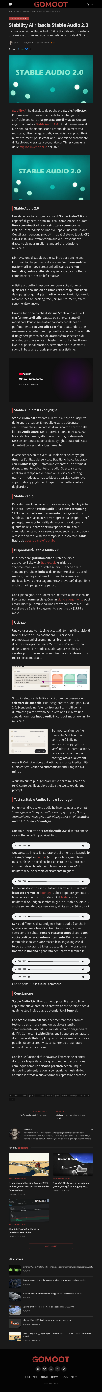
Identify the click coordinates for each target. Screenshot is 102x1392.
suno (11, 1099)
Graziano (17, 43)
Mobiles (44, 1377)
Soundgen (46, 892)
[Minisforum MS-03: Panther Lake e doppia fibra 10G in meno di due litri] (15, 1296)
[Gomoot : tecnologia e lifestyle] (51, 4)
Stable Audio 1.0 (47, 124)
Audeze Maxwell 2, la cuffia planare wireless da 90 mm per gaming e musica (54, 1280)
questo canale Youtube (40, 540)
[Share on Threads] (30, 49)
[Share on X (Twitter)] (18, 49)
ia (36, 1096)
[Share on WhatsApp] (22, 49)
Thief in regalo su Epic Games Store (33, 1115)
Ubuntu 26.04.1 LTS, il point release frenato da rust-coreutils (48, 1320)
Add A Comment (51, 1246)
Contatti (54, 1377)
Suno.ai (41, 857)
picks (57, 1096)
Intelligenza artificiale (18, 18)
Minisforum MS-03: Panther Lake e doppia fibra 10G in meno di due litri (52, 1293)
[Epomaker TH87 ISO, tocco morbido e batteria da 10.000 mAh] (15, 1310)
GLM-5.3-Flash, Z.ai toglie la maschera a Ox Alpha (24, 1230)
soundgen (73, 1096)
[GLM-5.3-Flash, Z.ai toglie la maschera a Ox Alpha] (29, 1210)
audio (16, 1096)
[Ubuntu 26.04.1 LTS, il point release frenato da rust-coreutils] (15, 1323)
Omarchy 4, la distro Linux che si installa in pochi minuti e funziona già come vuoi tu (58, 1267)
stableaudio (84, 1096)
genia (31, 1096)
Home (27, 1377)
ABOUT (74, 1377)
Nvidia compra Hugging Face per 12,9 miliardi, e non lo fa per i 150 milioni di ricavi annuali (29, 1186)
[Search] (87, 4)
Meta (64, 897)
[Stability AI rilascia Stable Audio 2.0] (51, 103)
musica (49, 1096)
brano (24, 1096)
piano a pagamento (70, 599)
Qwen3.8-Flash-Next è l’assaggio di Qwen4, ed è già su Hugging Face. (71, 1184)
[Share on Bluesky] (26, 49)
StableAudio (48, 562)
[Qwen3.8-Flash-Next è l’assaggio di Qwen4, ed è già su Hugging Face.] (73, 1164)
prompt (64, 1096)
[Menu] (10, 4)
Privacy (65, 1377)
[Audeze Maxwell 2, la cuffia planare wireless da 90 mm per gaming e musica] (15, 1283)
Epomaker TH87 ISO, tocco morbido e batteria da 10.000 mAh (48, 1306)
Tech (35, 1377)
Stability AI (19, 110)
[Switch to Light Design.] (92, 4)
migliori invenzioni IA (33, 147)
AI (10, 1096)
